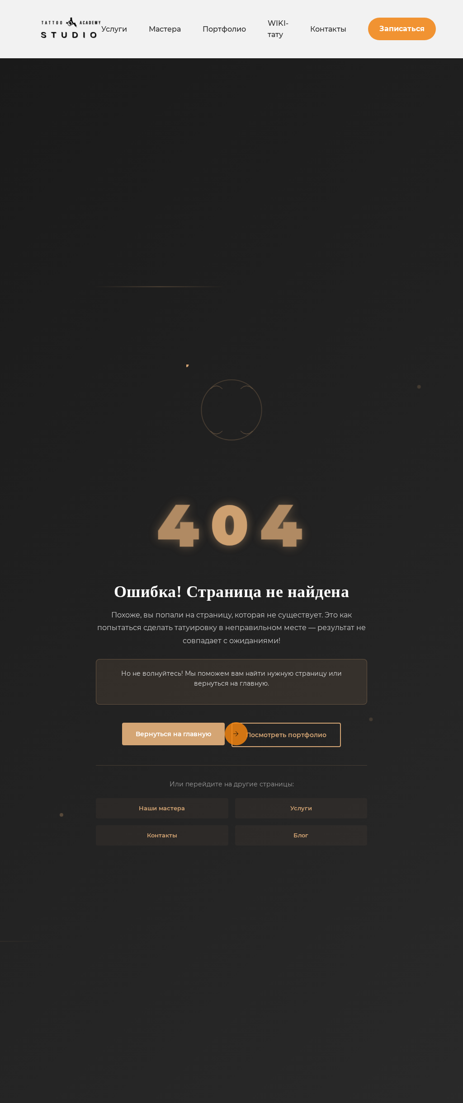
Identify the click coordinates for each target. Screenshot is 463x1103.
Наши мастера (162, 808)
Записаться (402, 28)
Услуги (114, 29)
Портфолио (224, 29)
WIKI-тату (278, 29)
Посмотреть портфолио (286, 735)
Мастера (165, 29)
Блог (300, 835)
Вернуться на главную (173, 734)
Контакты (328, 29)
